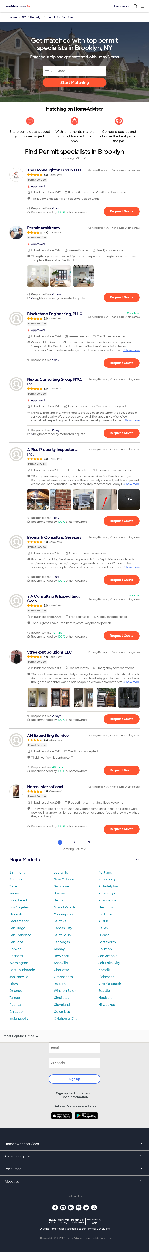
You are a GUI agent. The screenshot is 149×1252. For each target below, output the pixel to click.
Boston (59, 893)
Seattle (104, 991)
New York (61, 956)
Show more (132, 350)
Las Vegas (62, 942)
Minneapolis (63, 914)
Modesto (16, 914)
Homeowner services (22, 1144)
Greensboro (63, 977)
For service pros (17, 1156)
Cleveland (62, 1005)
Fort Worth (107, 942)
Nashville (105, 914)
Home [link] (13, 17)
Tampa (14, 998)
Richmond (106, 977)
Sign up (74, 1079)
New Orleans (64, 879)
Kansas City (63, 928)
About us (12, 1182)
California (63, 1221)
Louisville (61, 872)
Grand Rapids (64, 907)
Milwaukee (106, 1005)
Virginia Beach (109, 984)
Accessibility (94, 1221)
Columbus (62, 1012)
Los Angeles (19, 907)
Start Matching (74, 82)
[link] (74, 175)
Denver (15, 949)
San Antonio (108, 956)
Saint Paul (61, 921)
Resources (13, 1169)
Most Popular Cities (19, 1036)
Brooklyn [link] (36, 17)
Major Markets (24, 860)
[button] (38, 276)
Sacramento (19, 921)
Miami (14, 984)
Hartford (16, 956)
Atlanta (15, 1005)
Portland (105, 872)
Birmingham (19, 872)
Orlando (15, 991)
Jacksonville (18, 977)
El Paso (104, 935)
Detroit (59, 900)
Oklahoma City (65, 1019)
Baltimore (61, 886)
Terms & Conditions (98, 1228)
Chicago (16, 1012)
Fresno (14, 893)
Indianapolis (18, 1019)
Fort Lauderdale (22, 970)
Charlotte (61, 970)
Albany (59, 949)
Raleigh (60, 984)
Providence (107, 900)
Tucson (14, 886)
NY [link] (24, 17)
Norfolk (104, 970)
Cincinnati (62, 998)
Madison (105, 998)
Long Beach (18, 900)
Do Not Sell (78, 1221)
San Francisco (20, 935)
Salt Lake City (109, 963)
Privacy (52, 1221)
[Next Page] (103, 842)
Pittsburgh (106, 893)
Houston (105, 949)
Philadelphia (108, 886)
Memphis (105, 907)
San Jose (16, 942)
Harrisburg (106, 879)
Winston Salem (65, 991)
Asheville (61, 963)
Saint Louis (62, 935)
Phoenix (15, 879)
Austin (103, 921)
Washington (18, 963)
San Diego (17, 928)
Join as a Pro (121, 6)
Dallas (103, 928)
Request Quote (121, 211)
